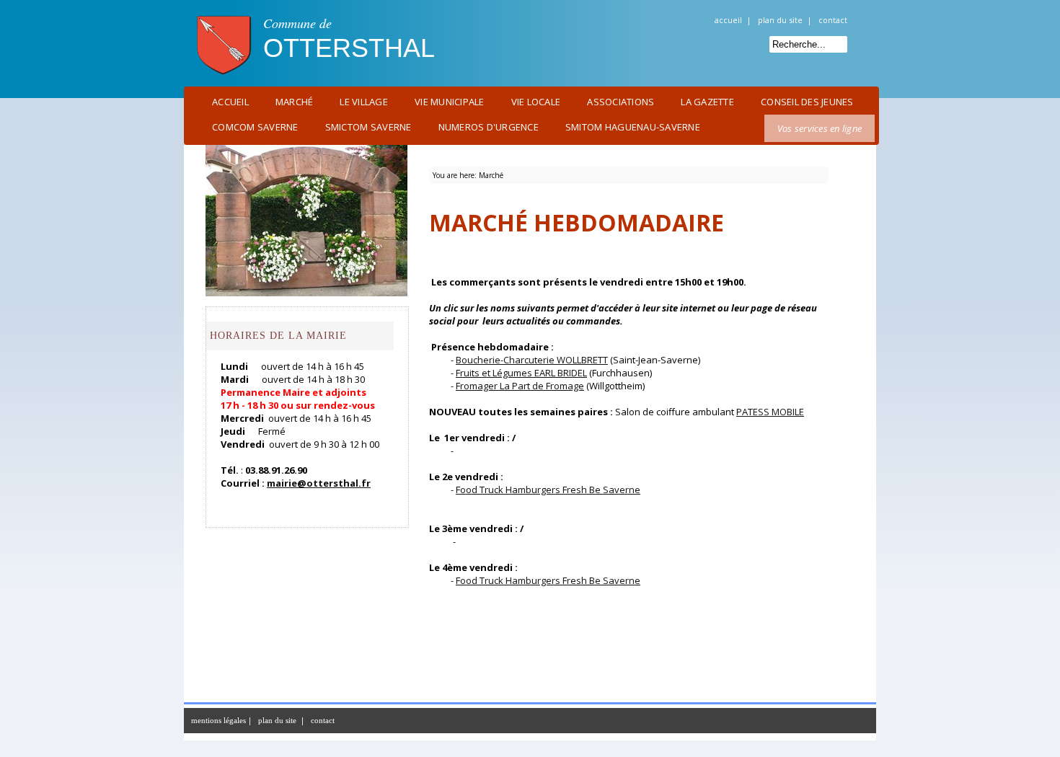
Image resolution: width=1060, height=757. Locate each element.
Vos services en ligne (819, 128)
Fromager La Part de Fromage (520, 385)
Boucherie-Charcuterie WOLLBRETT (532, 359)
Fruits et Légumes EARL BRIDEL (521, 372)
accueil (728, 19)
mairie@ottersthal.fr (319, 483)
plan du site (780, 19)
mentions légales (218, 720)
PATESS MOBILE (770, 411)
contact (832, 19)
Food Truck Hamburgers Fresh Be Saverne (548, 489)
